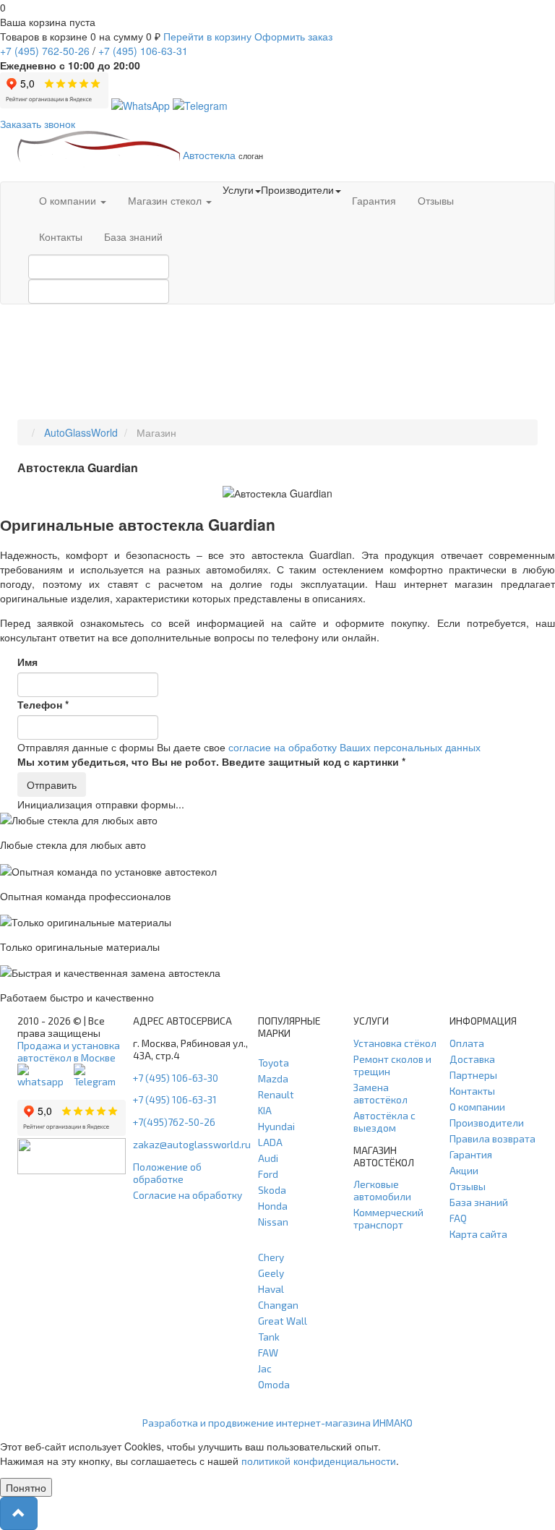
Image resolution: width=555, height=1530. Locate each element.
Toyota (273, 1062)
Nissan (273, 1221)
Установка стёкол (394, 1043)
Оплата (466, 1043)
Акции (463, 1170)
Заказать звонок (37, 123)
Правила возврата (492, 1138)
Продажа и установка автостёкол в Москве (68, 1051)
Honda (273, 1206)
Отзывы (436, 200)
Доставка (472, 1059)
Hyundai (276, 1126)
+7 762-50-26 (45, 50)
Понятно (26, 1487)
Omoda (274, 1384)
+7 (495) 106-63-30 (175, 1078)
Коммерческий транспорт (388, 1218)
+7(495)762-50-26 (174, 1122)
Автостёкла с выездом (384, 1121)
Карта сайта (478, 1234)
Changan (278, 1305)
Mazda (273, 1078)
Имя (27, 661)
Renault (276, 1094)
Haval (271, 1289)
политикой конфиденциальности (318, 1460)
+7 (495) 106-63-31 (175, 1099)
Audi (268, 1158)
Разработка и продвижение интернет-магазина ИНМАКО (277, 1422)
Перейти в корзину (207, 36)
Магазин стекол (166, 200)
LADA (270, 1142)
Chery (271, 1257)
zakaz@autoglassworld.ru (192, 1144)
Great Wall (282, 1321)
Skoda (272, 1190)
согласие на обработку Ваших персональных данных (354, 747)
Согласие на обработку (187, 1195)
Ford (268, 1174)
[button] (19, 1513)
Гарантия (374, 200)
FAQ (458, 1218)
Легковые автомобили (382, 1190)
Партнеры (473, 1075)
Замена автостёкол (380, 1093)
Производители (486, 1122)
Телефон (43, 704)
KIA (265, 1110)
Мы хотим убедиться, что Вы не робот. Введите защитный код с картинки (211, 761)
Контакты (60, 236)
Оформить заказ (293, 36)
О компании (69, 200)
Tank (269, 1336)
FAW (268, 1352)
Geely (271, 1273)
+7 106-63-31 (143, 50)
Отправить (52, 784)
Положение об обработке (167, 1173)
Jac (265, 1368)
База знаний (133, 236)
